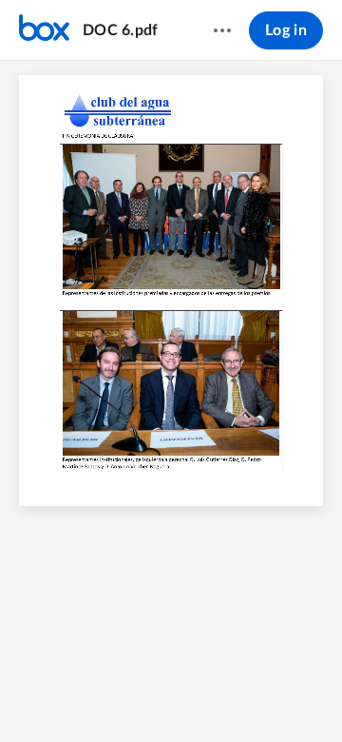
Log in (286, 30)
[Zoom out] (120, 695)
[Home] (44, 30)
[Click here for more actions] (222, 30)
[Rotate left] (223, 695)
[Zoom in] (185, 695)
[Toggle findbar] (82, 695)
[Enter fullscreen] (259, 695)
